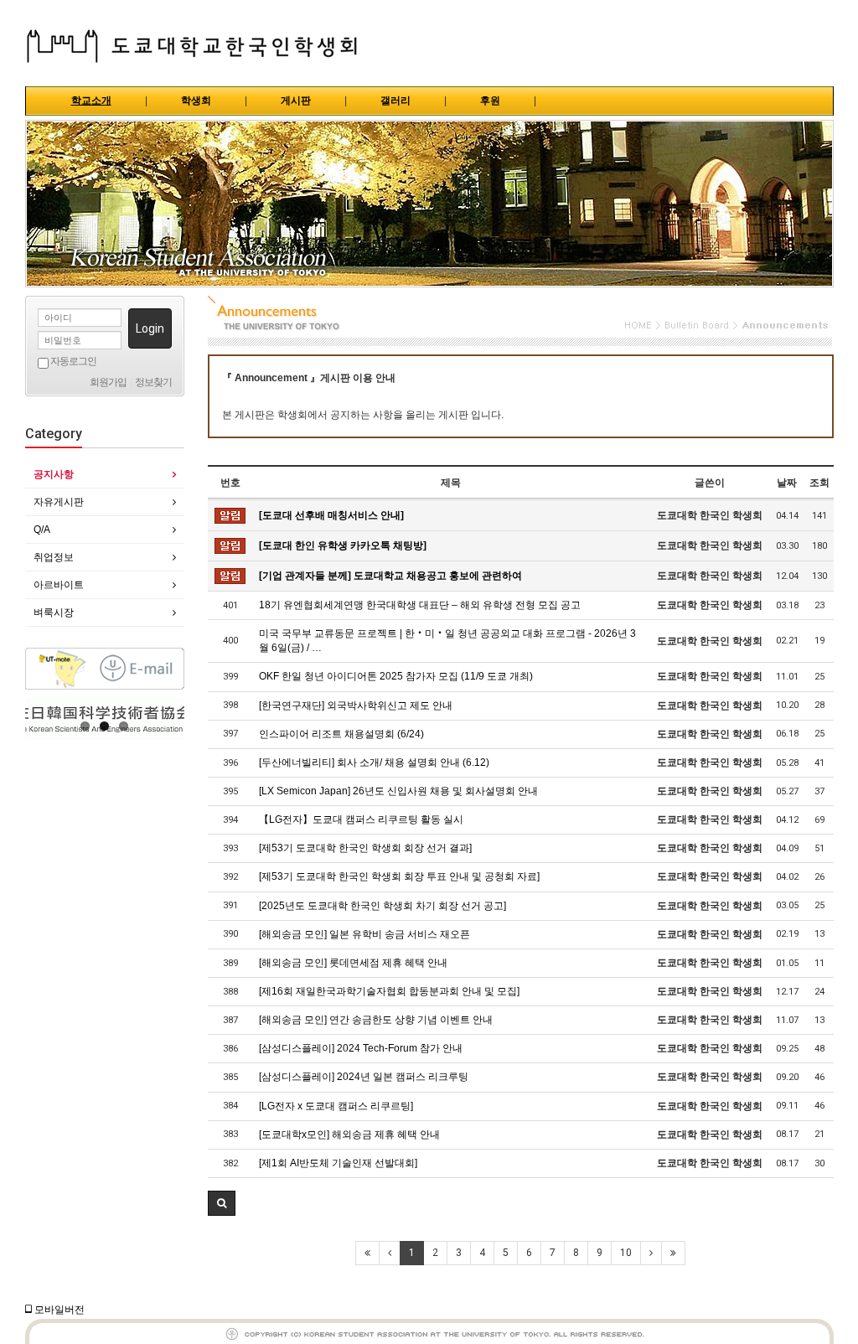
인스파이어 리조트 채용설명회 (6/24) (341, 734)
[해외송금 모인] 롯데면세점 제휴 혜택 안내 (353, 963)
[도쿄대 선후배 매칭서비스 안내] (331, 515)
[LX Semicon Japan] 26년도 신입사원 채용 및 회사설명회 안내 (398, 791)
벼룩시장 (54, 612)
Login (150, 328)
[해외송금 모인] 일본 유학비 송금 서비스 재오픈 (364, 934)
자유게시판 (59, 502)
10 (626, 1253)
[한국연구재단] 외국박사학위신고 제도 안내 (355, 705)
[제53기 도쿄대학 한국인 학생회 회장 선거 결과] (365, 848)
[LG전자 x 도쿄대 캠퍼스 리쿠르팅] (336, 1106)
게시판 (296, 100)
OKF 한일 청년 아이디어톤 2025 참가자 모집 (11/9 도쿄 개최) (396, 676)
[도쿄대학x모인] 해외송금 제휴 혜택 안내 (349, 1134)
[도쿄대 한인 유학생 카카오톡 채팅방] (342, 545)
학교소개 (91, 100)
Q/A (42, 529)
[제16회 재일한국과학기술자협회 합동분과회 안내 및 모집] (389, 991)
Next (171, 718)
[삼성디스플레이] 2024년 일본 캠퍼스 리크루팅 (363, 1077)
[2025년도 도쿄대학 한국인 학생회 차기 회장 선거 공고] (382, 906)
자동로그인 (72, 361)
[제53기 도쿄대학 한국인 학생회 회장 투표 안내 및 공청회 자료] (399, 876)
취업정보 (54, 557)
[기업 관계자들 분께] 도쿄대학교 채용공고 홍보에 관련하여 (390, 576)
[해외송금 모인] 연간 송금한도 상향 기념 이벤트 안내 (376, 1020)
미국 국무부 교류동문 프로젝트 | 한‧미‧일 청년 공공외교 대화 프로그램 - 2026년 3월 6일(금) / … (447, 641)
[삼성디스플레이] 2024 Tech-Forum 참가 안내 (361, 1048)
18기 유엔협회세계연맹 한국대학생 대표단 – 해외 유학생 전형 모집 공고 (420, 605)
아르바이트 (59, 585)
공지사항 (54, 474)
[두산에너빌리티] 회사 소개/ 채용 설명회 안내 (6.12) (374, 762)
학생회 (196, 100)
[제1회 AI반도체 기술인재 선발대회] (338, 1163)
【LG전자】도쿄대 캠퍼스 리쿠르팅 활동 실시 (361, 819)
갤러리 (395, 100)
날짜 (787, 482)
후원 (490, 100)
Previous (37, 718)
